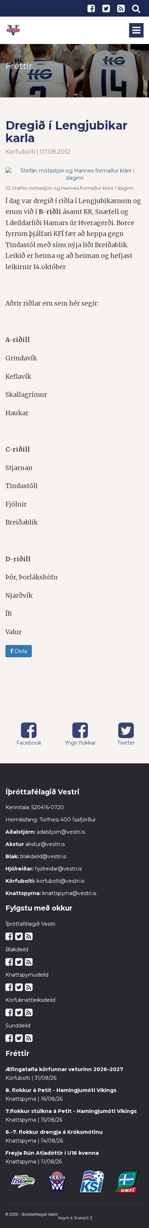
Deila (20, 651)
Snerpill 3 (83, 1217)
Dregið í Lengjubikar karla (66, 131)
